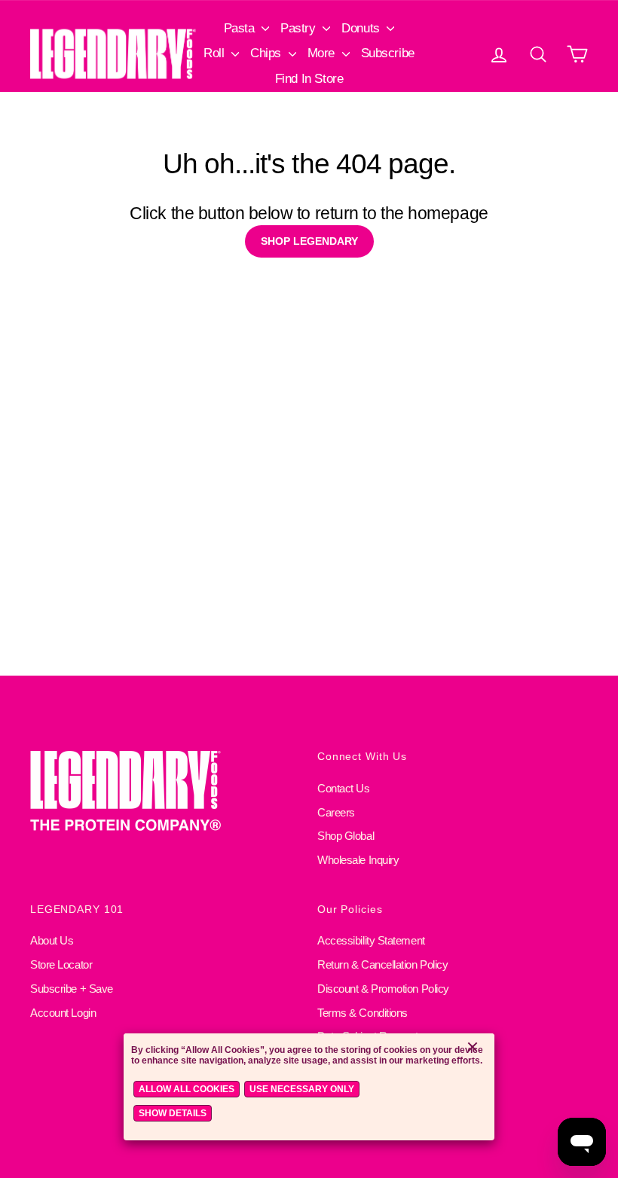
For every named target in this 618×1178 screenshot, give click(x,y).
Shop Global (345, 835)
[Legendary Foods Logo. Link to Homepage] (113, 54)
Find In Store (309, 79)
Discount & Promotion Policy (383, 988)
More (322, 53)
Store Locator (61, 964)
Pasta (241, 28)
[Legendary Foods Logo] (165, 792)
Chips (267, 53)
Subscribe (388, 53)
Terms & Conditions (362, 1012)
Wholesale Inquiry (358, 859)
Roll (215, 53)
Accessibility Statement (371, 940)
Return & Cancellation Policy (382, 964)
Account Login (63, 1012)
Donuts (362, 28)
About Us (51, 940)
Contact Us (343, 788)
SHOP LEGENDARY (309, 241)
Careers (336, 812)
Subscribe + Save (71, 988)
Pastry (299, 28)
